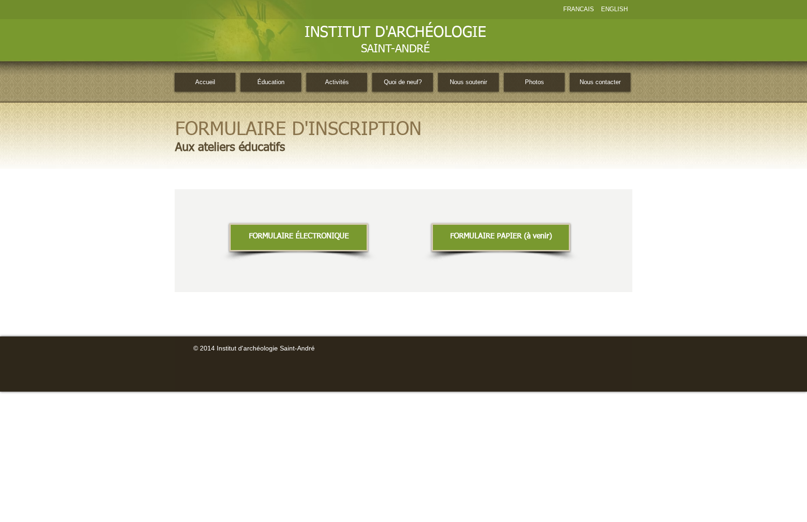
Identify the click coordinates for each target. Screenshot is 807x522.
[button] (501, 237)
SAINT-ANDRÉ (395, 49)
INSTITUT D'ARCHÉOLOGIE (395, 32)
